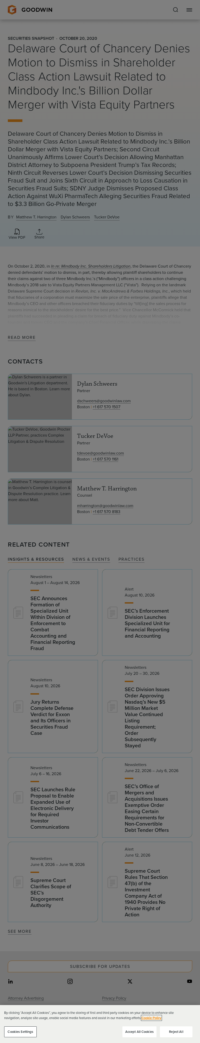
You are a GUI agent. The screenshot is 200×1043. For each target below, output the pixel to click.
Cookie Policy (151, 1017)
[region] (100, 1024)
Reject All (176, 1031)
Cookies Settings (20, 1031)
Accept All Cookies (139, 1031)
